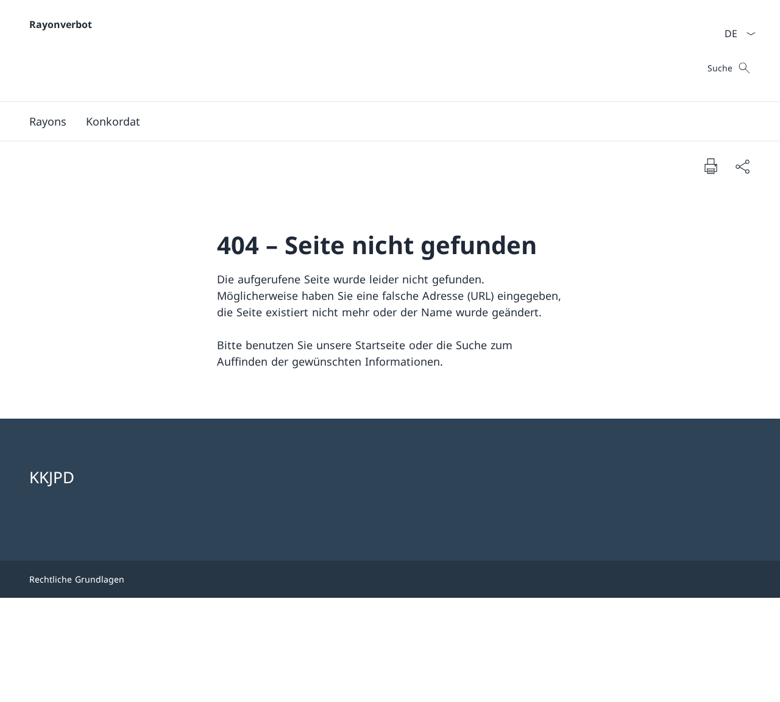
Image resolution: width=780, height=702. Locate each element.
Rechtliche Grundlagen (76, 579)
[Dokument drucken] (710, 165)
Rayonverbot (60, 24)
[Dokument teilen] (742, 166)
